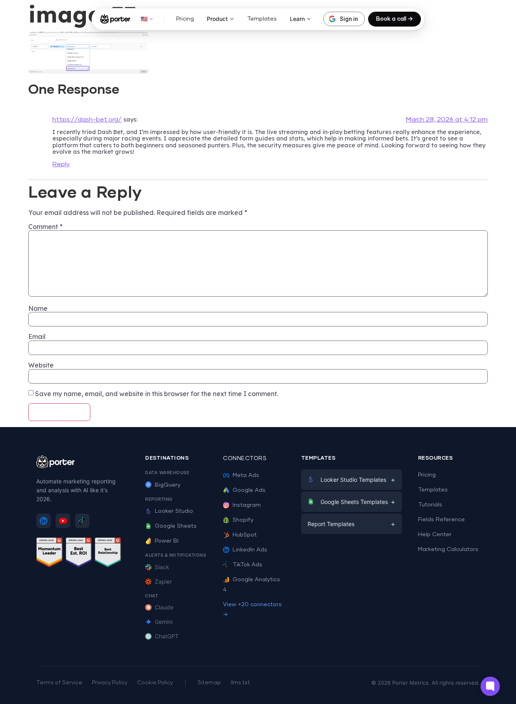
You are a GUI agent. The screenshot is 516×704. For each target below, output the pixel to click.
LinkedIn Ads (250, 550)
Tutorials (430, 505)
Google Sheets (176, 526)
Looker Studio (174, 511)
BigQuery (168, 485)
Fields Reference (441, 519)
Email (37, 336)
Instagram (247, 505)
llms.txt (240, 682)
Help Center (435, 534)
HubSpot (245, 535)
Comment (45, 226)
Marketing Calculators (448, 549)
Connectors (244, 458)
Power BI (167, 541)
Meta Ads (246, 475)
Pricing (185, 19)
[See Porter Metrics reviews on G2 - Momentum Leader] (49, 553)
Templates (262, 19)
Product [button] (217, 18)
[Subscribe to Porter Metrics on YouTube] (63, 521)
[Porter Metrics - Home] (115, 19)
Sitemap (209, 682)
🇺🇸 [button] (144, 18)
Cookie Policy (155, 682)
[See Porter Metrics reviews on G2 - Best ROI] (79, 553)
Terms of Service (59, 682)
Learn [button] (297, 18)
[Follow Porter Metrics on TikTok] (82, 521)
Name (38, 308)
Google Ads (249, 490)
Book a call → (394, 19)
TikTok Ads (247, 565)
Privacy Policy (109, 682)
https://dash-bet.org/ (87, 119)
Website (41, 365)
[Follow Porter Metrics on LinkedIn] (43, 521)
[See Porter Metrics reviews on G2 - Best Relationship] (108, 553)
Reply (61, 164)
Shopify (243, 520)
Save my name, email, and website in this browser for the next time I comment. (156, 393)
